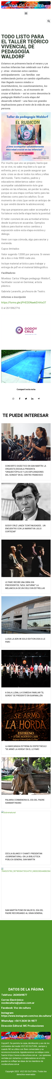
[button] (26, 13)
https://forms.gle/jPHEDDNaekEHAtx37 (23, 302)
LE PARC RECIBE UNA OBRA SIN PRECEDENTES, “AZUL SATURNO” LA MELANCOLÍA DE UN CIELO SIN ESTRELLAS (25, 585)
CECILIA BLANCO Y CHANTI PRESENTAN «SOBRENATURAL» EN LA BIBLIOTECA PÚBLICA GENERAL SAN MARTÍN (23, 856)
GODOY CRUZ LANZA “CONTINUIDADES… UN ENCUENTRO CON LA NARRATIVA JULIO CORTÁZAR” (25, 528)
